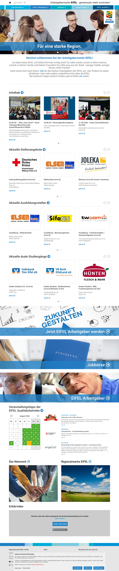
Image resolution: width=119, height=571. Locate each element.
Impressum (18, 568)
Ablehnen (88, 568)
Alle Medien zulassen (60, 529)
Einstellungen (99, 568)
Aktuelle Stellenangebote (26, 149)
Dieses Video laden (60, 524)
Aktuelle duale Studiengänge (28, 256)
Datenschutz (26, 568)
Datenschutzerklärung (37, 564)
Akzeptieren (77, 568)
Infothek (15, 92)
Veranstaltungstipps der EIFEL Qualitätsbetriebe (25, 408)
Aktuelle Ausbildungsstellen (28, 203)
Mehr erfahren (60, 518)
